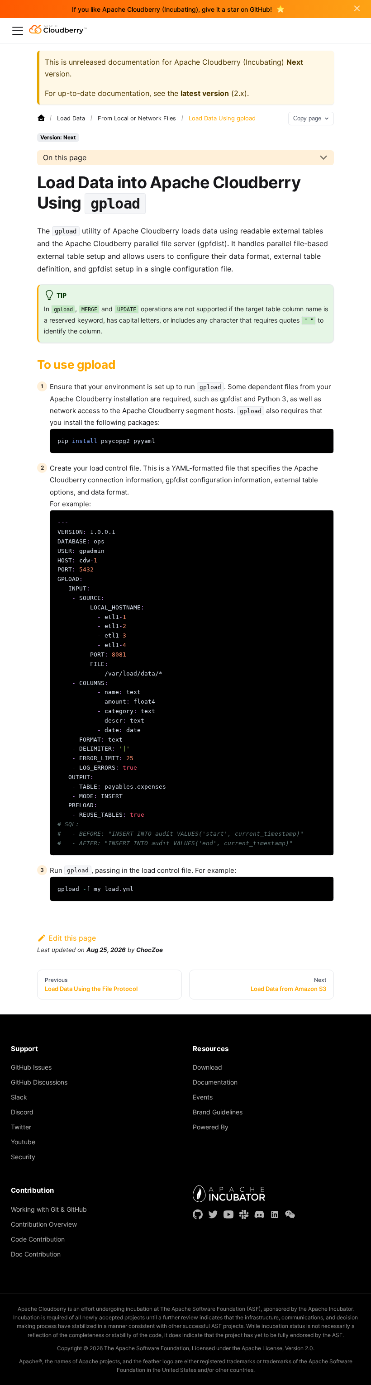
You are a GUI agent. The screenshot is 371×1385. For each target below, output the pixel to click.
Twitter (21, 1127)
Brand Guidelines (218, 1112)
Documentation (215, 1082)
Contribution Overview (44, 1224)
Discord (22, 1112)
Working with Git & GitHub (49, 1209)
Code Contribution (38, 1239)
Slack (19, 1097)
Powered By (210, 1127)
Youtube (23, 1142)
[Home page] (41, 118)
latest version (205, 93)
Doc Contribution (36, 1254)
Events (203, 1097)
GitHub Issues (31, 1067)
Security (23, 1157)
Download (207, 1067)
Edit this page (72, 937)
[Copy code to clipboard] (322, 440)
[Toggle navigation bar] (17, 31)
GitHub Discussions (39, 1082)
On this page (64, 157)
